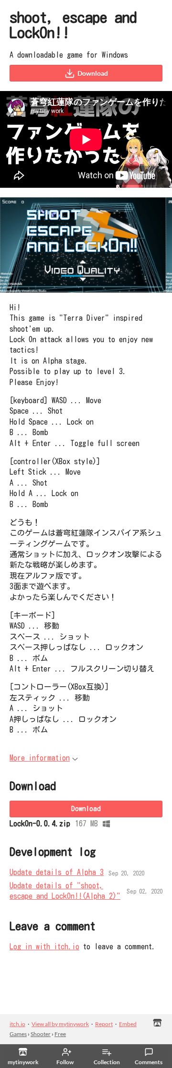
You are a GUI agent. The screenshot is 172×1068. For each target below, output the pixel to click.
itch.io (17, 1023)
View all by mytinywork (60, 1023)
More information (40, 758)
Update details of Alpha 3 (57, 872)
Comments (148, 1062)
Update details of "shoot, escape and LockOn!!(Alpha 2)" (65, 891)
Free (60, 1033)
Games (18, 1033)
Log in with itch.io (44, 946)
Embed (128, 1023)
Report (104, 1023)
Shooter (41, 1033)
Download (92, 73)
